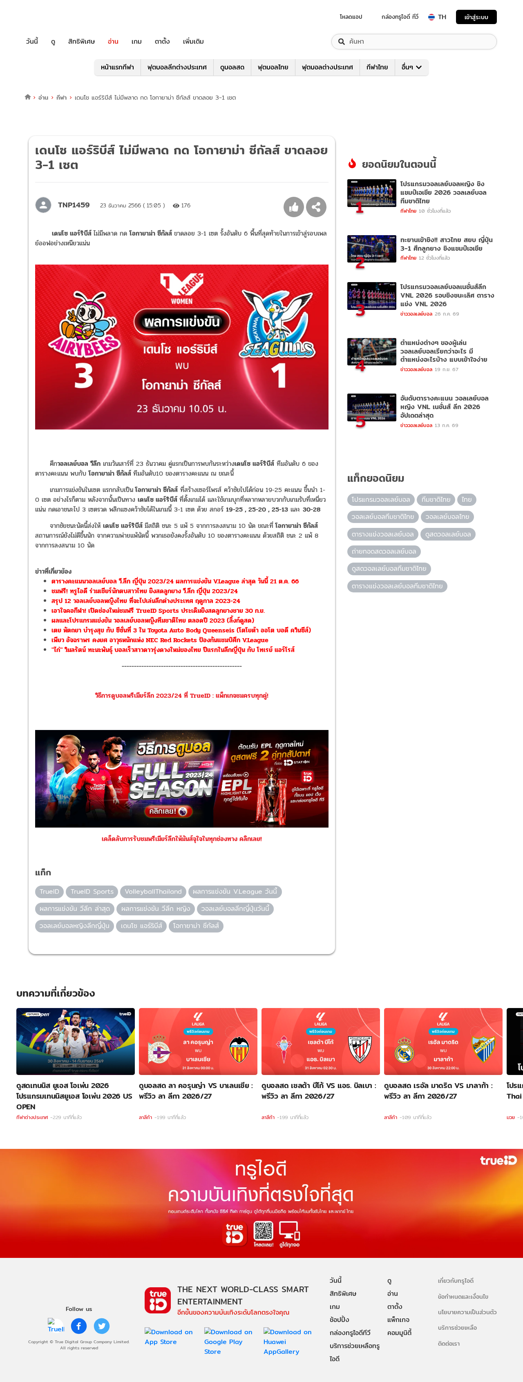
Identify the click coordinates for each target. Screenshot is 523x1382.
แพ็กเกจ (398, 1320)
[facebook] (79, 1326)
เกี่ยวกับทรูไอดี (456, 1280)
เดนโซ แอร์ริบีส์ (141, 926)
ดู (53, 42)
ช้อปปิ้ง (339, 1320)
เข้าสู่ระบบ (476, 17)
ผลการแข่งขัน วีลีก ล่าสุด (75, 909)
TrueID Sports (92, 891)
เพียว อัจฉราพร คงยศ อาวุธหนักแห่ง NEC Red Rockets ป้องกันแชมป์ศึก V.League (159, 640)
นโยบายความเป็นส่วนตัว (467, 1312)
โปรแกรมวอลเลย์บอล (381, 499)
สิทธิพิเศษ (81, 42)
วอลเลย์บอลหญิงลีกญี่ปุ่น (75, 926)
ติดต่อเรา (449, 1343)
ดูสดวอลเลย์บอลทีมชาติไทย (389, 568)
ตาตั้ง (162, 42)
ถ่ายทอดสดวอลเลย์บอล (384, 551)
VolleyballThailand (153, 891)
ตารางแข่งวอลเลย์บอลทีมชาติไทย (397, 586)
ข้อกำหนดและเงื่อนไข (463, 1296)
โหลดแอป (351, 17)
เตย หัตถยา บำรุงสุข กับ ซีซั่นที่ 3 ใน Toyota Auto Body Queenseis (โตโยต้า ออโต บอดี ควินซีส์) (181, 630)
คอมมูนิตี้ (399, 1333)
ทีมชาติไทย (436, 499)
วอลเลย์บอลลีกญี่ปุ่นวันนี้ (235, 909)
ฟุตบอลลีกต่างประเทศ (177, 67)
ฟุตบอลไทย (273, 67)
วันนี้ (32, 42)
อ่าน (113, 42)
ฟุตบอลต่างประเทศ (327, 67)
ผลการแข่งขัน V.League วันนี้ (235, 891)
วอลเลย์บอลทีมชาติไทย (383, 517)
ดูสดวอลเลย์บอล (448, 534)
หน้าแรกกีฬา (117, 67)
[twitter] (102, 1326)
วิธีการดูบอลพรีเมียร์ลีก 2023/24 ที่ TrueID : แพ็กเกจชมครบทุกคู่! (181, 695)
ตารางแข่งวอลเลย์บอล (383, 534)
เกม (137, 42)
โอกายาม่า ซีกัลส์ (196, 926)
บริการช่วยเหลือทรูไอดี (355, 1352)
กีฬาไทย (377, 67)
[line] (56, 1326)
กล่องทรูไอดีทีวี (350, 1333)
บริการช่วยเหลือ (457, 1327)
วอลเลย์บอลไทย (447, 517)
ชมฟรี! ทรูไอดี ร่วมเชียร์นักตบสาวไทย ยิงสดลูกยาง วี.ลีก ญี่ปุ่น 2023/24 (144, 591)
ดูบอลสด (232, 67)
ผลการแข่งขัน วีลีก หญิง (155, 909)
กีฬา (61, 97)
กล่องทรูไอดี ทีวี (400, 17)
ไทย (467, 499)
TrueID (50, 17)
